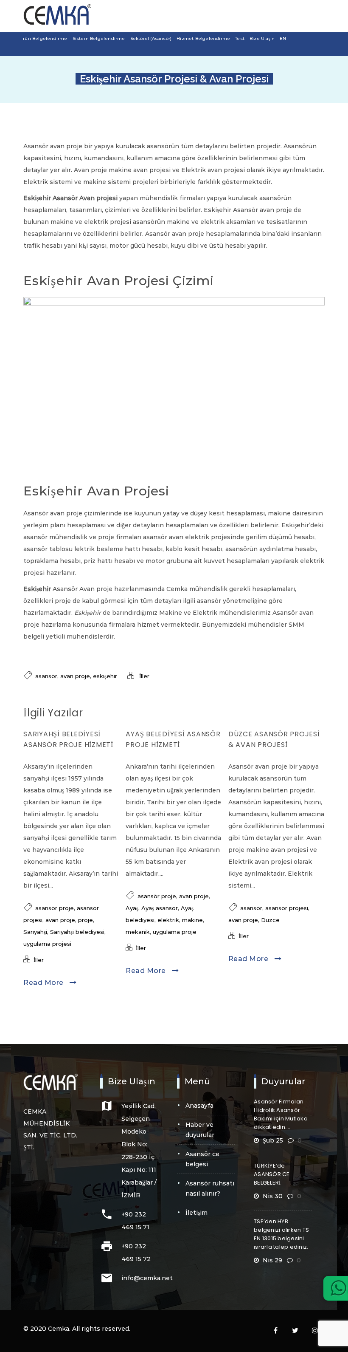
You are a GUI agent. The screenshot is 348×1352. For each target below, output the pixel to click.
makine (192, 919)
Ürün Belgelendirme (43, 38)
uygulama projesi (47, 943)
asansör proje (54, 908)
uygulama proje (174, 931)
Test (239, 38)
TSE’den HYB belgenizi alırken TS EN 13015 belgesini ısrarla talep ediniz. (281, 1234)
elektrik (168, 919)
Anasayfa (199, 1105)
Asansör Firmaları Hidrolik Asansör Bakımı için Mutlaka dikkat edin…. (281, 1114)
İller (144, 676)
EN (283, 38)
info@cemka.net (147, 1278)
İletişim (196, 1212)
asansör (46, 676)
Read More (44, 983)
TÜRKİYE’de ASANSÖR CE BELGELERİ (272, 1174)
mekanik (138, 931)
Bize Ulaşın (262, 38)
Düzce (270, 919)
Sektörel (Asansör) (151, 38)
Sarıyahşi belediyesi (77, 931)
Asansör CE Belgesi (202, 1159)
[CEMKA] (57, 14)
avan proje (75, 676)
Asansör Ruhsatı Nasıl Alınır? (209, 1188)
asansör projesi (286, 908)
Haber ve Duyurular (199, 1130)
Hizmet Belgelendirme (203, 38)
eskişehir (105, 676)
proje (85, 919)
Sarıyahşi (35, 931)
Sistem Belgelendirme (99, 38)
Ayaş (132, 908)
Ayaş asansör (159, 908)
